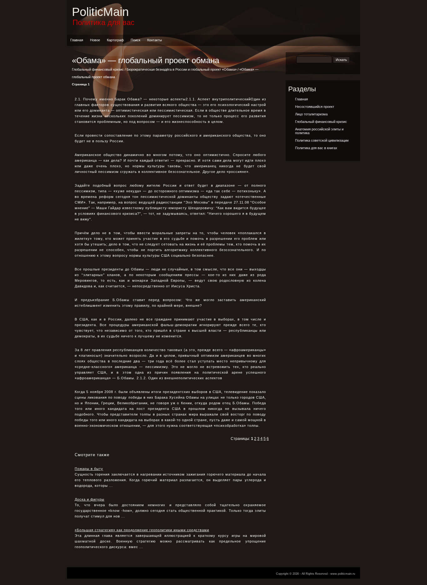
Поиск (135, 40)
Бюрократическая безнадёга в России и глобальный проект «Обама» (182, 69)
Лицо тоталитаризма (311, 114)
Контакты (154, 40)
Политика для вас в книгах (316, 148)
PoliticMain (100, 11)
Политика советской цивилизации (322, 140)
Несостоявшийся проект (314, 106)
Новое (95, 40)
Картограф (115, 40)
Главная (76, 40)
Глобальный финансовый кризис (98, 69)
